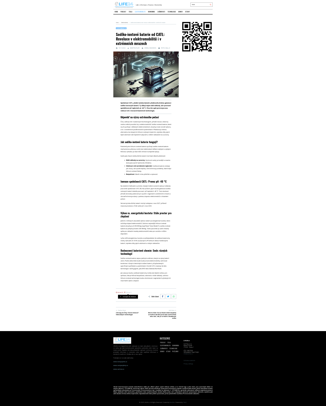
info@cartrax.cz (188, 354)
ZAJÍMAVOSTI (164, 348)
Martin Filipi (135, 48)
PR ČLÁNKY (175, 351)
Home (117, 22)
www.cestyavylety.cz (120, 365)
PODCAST (163, 342)
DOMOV (162, 351)
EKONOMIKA (175, 345)
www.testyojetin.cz (120, 362)
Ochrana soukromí (189, 360)
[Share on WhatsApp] (173, 296)
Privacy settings (188, 364)
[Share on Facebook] (162, 296)
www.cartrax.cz (118, 369)
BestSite (172, 402)
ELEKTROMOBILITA (165, 345)
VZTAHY (168, 351)
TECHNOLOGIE (173, 348)
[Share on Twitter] (168, 296)
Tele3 (185, 402)
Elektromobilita (124, 22)
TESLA (169, 342)
